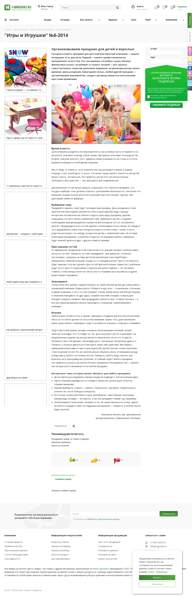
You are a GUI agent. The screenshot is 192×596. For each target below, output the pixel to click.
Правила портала (13, 546)
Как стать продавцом (109, 542)
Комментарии (63, 479)
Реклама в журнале (108, 550)
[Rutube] (190, 53)
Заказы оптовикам (60, 546)
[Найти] (117, 8)
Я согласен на (97, 519)
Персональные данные (16, 550)
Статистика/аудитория (16, 554)
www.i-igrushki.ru (101, 568)
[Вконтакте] (190, 63)
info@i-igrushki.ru (158, 546)
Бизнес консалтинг (107, 558)
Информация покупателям (66, 535)
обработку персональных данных (103, 519)
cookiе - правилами (157, 571)
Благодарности (12, 558)
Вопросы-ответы (60, 542)
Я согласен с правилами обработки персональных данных (163, 96)
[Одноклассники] (190, 58)
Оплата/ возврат (60, 554)
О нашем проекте (13, 542)
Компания (10, 535)
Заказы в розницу (60, 550)
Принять (157, 577)
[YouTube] (190, 48)
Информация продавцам (112, 535)
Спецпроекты (105, 546)
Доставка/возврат (60, 558)
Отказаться (157, 584)
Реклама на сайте (107, 554)
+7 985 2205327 (158, 542)
